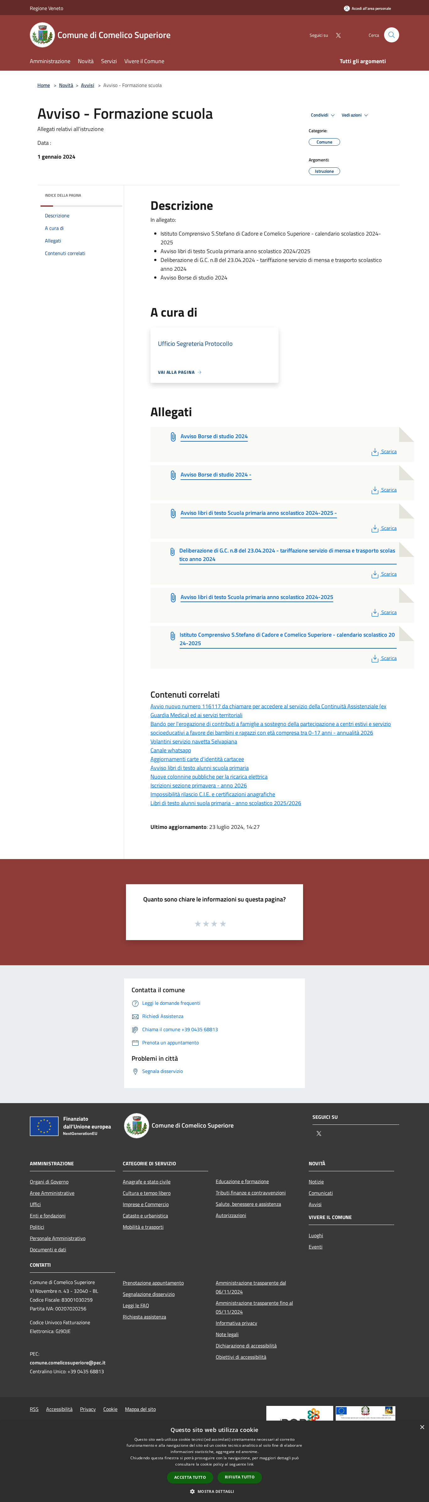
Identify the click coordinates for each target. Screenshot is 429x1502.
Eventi (316, 1246)
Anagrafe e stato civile (147, 1181)
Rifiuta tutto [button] (240, 1477)
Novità (66, 85)
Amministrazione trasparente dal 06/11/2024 (251, 1287)
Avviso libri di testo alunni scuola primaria (199, 768)
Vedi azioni (352, 115)
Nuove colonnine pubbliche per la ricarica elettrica (209, 776)
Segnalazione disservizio (149, 1294)
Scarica (389, 451)
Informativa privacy (236, 1323)
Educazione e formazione (242, 1181)
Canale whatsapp (170, 750)
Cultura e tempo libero (147, 1193)
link (250, 1464)
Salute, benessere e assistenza (248, 1204)
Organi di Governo (49, 1181)
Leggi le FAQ (136, 1305)
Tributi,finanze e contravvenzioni (251, 1192)
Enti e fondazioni (48, 1215)
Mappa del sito (140, 1409)
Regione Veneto (46, 8)
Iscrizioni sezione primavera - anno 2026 (198, 785)
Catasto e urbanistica (145, 1215)
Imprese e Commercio (146, 1204)
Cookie (110, 1409)
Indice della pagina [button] (63, 195)
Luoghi (316, 1235)
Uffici (35, 1204)
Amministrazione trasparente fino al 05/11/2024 (254, 1307)
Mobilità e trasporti (143, 1227)
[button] (214, 1491)
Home (43, 85)
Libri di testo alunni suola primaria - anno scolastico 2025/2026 (225, 803)
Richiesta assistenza (144, 1316)
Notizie (316, 1181)
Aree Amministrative (52, 1193)
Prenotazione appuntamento (153, 1283)
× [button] (422, 1427)
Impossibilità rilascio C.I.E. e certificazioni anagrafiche (212, 794)
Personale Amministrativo (57, 1238)
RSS (34, 1409)
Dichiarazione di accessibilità (246, 1345)
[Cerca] (391, 34)
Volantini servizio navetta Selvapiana (193, 741)
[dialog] (214, 1461)
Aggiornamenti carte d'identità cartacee (197, 759)
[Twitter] (335, 34)
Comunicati (321, 1193)
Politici (37, 1227)
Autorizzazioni (231, 1215)
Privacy (88, 1409)
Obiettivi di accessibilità (241, 1357)
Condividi (320, 115)
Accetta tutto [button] (190, 1477)
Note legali (227, 1334)
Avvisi (87, 85)
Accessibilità (59, 1409)
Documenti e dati (48, 1249)
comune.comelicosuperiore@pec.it (68, 1362)
